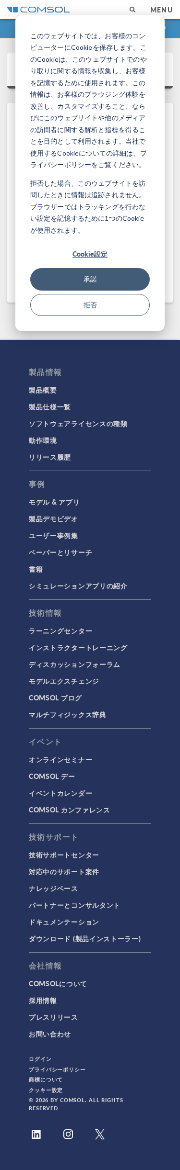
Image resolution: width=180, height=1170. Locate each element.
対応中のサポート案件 (64, 871)
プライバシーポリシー (57, 1069)
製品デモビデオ (53, 518)
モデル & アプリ (54, 501)
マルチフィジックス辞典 (68, 714)
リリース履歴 (50, 456)
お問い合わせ (50, 1033)
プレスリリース (53, 1017)
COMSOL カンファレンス (69, 809)
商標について (46, 1079)
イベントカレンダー (60, 793)
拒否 (90, 305)
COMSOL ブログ (55, 697)
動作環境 (43, 440)
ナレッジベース (53, 888)
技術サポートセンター (64, 854)
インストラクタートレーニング (78, 647)
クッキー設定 (46, 1089)
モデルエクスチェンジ (64, 681)
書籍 (36, 569)
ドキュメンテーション (64, 921)
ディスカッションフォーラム (74, 664)
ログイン (40, 1058)
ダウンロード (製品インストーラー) (85, 938)
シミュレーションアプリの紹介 (78, 585)
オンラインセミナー (60, 759)
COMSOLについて (58, 983)
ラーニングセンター (60, 630)
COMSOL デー (52, 776)
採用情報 (43, 1000)
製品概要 (43, 389)
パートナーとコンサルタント (74, 905)
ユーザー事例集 (53, 535)
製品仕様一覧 (50, 406)
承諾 (90, 279)
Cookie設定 (90, 254)
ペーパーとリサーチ (60, 552)
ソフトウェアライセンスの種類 (78, 423)
